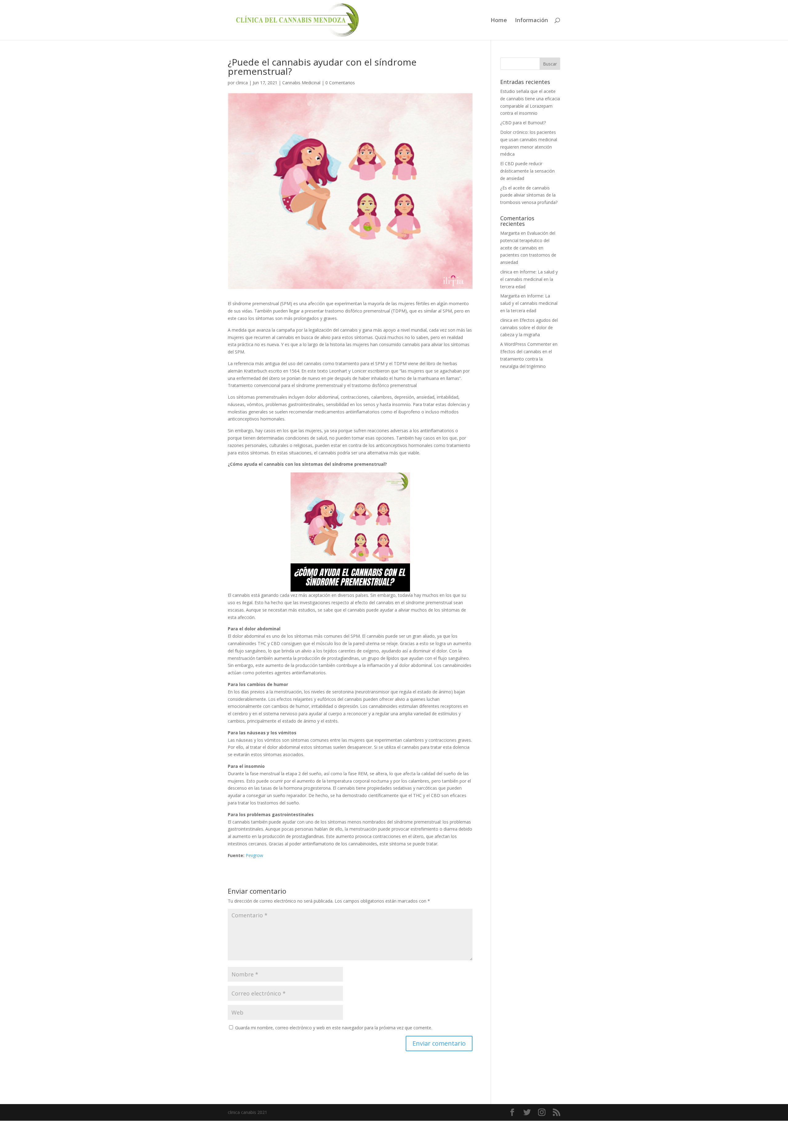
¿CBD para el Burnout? (523, 123)
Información (531, 21)
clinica (242, 83)
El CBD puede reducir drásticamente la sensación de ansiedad (527, 171)
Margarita (510, 233)
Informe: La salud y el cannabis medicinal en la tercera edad (529, 279)
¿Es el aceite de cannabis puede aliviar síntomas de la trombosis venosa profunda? (528, 195)
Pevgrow (254, 855)
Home (499, 21)
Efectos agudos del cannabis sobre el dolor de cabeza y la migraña (529, 327)
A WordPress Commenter (525, 344)
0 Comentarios (340, 83)
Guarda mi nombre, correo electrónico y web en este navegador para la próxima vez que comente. (333, 1028)
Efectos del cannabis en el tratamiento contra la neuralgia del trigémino (526, 359)
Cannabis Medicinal (301, 83)
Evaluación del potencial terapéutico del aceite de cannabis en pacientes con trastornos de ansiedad (528, 247)
